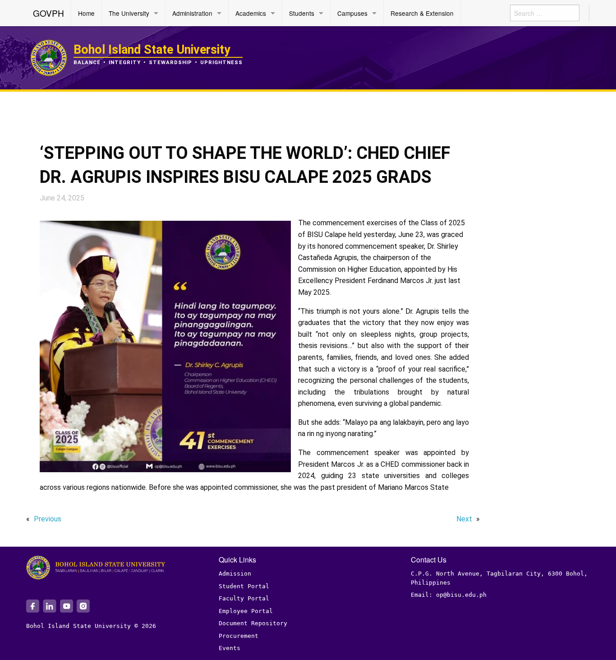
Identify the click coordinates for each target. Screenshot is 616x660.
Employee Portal (246, 611)
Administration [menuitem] (192, 13)
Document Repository (253, 623)
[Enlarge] (279, 232)
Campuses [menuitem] (352, 13)
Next (464, 519)
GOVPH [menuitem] (48, 13)
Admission (235, 573)
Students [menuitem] (301, 13)
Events (229, 648)
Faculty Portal (244, 598)
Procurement (238, 635)
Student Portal (244, 586)
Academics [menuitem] (250, 13)
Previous (47, 519)
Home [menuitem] (86, 13)
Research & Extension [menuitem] (422, 13)
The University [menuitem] (129, 13)
